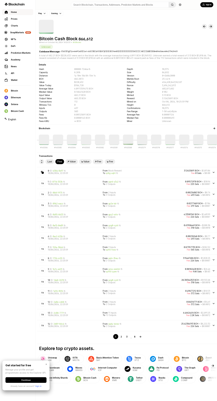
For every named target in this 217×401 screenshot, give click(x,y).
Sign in (38, 386)
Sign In (208, 5)
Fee (99, 161)
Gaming (54, 13)
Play (40, 13)
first (59, 161)
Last (50, 161)
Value (73, 161)
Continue (26, 380)
